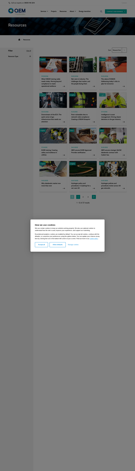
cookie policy (94, 238)
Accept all (41, 244)
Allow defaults (58, 244)
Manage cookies (73, 244)
